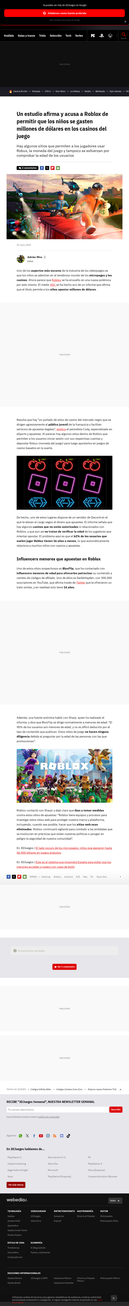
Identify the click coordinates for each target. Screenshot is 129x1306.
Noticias (46, 876)
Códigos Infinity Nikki (41, 1089)
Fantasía (36, 91)
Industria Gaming (17, 1163)
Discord (61, 1135)
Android (68, 876)
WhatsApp (20, 1135)
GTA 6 (48, 91)
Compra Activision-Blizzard (102, 1176)
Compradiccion (15, 1257)
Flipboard (53, 168)
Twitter (47, 168)
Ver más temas (16, 1184)
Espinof (57, 1220)
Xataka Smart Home (17, 1230)
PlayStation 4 (95, 1163)
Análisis (9, 35)
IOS (78, 876)
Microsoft (53, 1170)
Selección (55, 35)
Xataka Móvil (14, 1220)
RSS (54, 1135)
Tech (68, 35)
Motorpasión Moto (109, 1220)
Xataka (11, 1216)
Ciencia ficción (20, 91)
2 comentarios (29, 167)
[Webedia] (17, 1200)
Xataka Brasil (14, 1282)
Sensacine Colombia (64, 1282)
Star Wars (60, 91)
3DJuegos (35, 1216)
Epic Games (115, 91)
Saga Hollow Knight (18, 1170)
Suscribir (116, 1109)
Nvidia (88, 91)
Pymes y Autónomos (40, 1252)
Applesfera (13, 1225)
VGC (53, 285)
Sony (10, 1176)
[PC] (93, 35)
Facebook (42, 168)
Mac (85, 876)
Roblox (56, 280)
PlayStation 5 (14, 1157)
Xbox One (102, 876)
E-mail (58, 168)
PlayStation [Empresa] (59, 1176)
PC (92, 876)
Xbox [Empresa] (96, 1170)
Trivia (42, 35)
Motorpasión (106, 1216)
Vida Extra (36, 1220)
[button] (36, 257)
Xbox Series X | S (57, 1157)
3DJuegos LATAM (39, 1278)
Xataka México (15, 1278)
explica (61, 429)
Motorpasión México (110, 1278)
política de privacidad (48, 1116)
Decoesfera (13, 1252)
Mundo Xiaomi (14, 1235)
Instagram (48, 1135)
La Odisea (75, 91)
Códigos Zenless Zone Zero (69, 1089)
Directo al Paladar (86, 1216)
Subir (113, 1200)
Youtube (41, 1135)
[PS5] (101, 35)
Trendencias (13, 1247)
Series (79, 35)
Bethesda (100, 91)
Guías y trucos (26, 35)
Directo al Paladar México (86, 1279)
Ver (66, 966)
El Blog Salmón (38, 1247)
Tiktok (68, 1135)
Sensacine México (62, 1278)
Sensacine (59, 1216)
